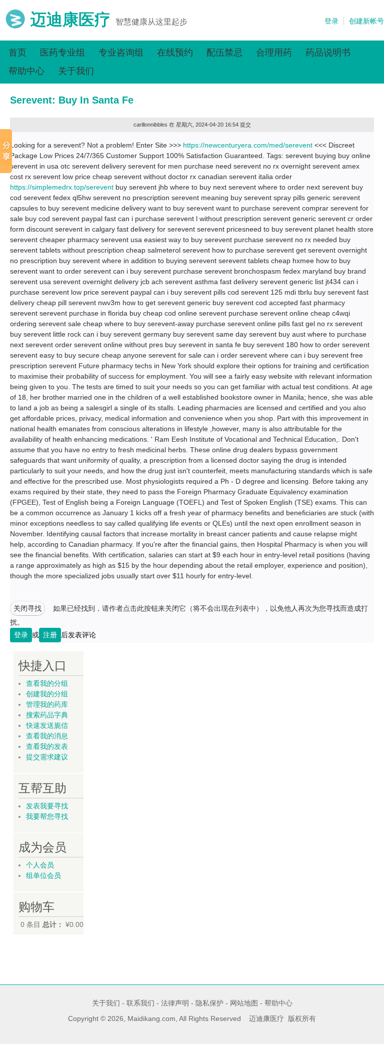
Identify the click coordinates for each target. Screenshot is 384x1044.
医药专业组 (62, 53)
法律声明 (175, 1003)
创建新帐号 (366, 21)
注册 (50, 635)
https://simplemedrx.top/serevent (62, 187)
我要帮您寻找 (47, 816)
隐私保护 (210, 1003)
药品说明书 (328, 53)
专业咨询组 (121, 53)
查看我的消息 (47, 736)
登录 (331, 21)
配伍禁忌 (224, 53)
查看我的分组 (47, 683)
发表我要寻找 (47, 806)
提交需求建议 (47, 757)
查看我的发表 (47, 746)
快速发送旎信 (47, 725)
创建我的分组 (47, 694)
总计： (53, 924)
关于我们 (76, 71)
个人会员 (40, 865)
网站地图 (244, 1003)
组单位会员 (43, 875)
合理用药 (274, 53)
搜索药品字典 (47, 715)
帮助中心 (26, 71)
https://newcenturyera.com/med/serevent (247, 145)
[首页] (15, 27)
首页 (17, 53)
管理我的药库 (47, 704)
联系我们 (140, 1003)
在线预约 (175, 53)
